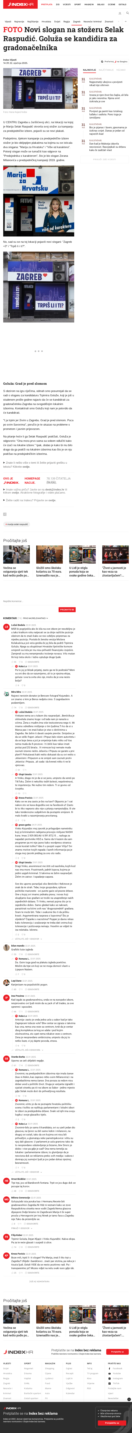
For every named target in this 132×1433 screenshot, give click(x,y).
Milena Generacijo (20, 1197)
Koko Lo (23, 666)
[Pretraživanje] (126, 13)
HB (6, 1180)
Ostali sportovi (31, 1398)
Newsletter (113, 1398)
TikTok (116, 1383)
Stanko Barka (18, 1057)
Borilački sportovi (32, 1393)
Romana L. (24, 958)
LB (6, 626)
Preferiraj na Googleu (116, 61)
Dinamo (28, 1373)
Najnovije (19, 21)
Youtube (117, 1373)
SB (6, 1058)
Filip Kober (16, 1235)
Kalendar (70, 1393)
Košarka (28, 1388)
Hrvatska (46, 21)
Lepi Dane (16, 981)
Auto (47, 1393)
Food (47, 1383)
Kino (89, 1378)
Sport (77, 4)
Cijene (111, 4)
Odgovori (70, 1388)
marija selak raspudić (16, 524)
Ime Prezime (17, 996)
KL (16, 666)
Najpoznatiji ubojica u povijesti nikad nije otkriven (106, 82)
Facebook (117, 1368)
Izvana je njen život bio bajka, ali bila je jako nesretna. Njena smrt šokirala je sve (108, 97)
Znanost (109, 21)
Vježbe (69, 1383)
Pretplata (46, 4)
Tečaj (89, 1368)
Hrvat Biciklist (18, 1179)
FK (6, 1236)
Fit (46, 1398)
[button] (7, 553)
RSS (89, 1388)
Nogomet (28, 1368)
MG (7, 1199)
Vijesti (67, 4)
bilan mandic (17, 945)
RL (16, 958)
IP (6, 997)
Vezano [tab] (121, 70)
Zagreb (76, 21)
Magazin (50, 1363)
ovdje (15, 492)
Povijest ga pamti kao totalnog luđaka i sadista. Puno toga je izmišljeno (105, 113)
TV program (92, 1373)
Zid (57, 4)
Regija (66, 21)
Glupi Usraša (25, 774)
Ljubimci (49, 1378)
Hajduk (27, 1378)
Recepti (69, 1373)
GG (16, 824)
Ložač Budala (18, 625)
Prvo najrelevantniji (34, 618)
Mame (48, 1388)
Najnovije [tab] (89, 70)
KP (16, 797)
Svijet (57, 21)
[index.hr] (20, 4)
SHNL (27, 1383)
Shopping (49, 1368)
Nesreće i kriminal (93, 21)
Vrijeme (90, 1383)
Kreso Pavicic (26, 798)
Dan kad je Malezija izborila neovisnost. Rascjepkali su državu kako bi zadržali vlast (107, 145)
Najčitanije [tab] (106, 70)
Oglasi (100, 4)
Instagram (118, 1378)
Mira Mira (16, 692)
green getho (25, 825)
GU (16, 774)
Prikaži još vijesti (104, 159)
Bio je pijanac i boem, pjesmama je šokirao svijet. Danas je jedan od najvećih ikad (108, 129)
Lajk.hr (69, 1378)
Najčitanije (32, 21)
